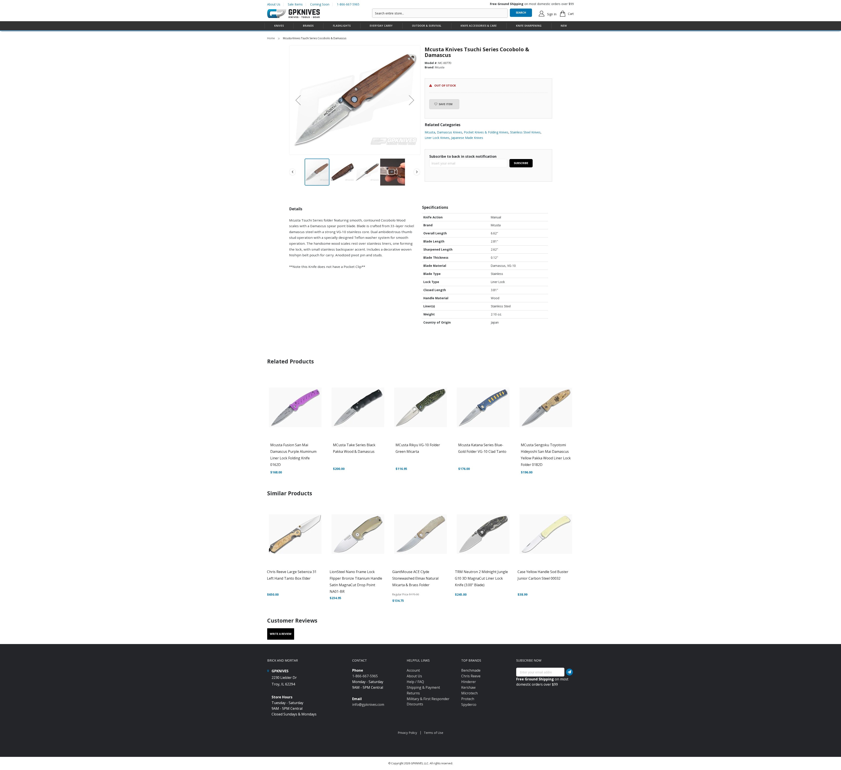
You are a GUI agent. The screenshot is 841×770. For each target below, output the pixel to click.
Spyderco (468, 704)
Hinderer (468, 681)
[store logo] (293, 13)
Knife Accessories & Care (479, 25)
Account (413, 670)
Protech (467, 698)
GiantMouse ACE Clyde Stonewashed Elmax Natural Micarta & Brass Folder (415, 578)
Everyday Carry (381, 25)
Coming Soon (319, 4)
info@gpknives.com (368, 704)
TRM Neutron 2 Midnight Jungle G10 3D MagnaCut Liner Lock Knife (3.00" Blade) (481, 578)
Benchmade (471, 670)
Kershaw (468, 687)
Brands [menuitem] (308, 25)
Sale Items (295, 4)
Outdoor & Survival (427, 25)
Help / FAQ (415, 681)
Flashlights (342, 25)
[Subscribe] (569, 672)
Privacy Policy (407, 733)
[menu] (420, 26)
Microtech (469, 693)
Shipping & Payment (423, 687)
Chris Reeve (471, 676)
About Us (273, 4)
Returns (413, 693)
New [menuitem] (564, 25)
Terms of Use (433, 733)
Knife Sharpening (529, 25)
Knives (279, 25)
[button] (298, 100)
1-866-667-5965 (348, 4)
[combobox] (440, 13)
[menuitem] (279, 25)
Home (271, 38)
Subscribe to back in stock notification (462, 156)
